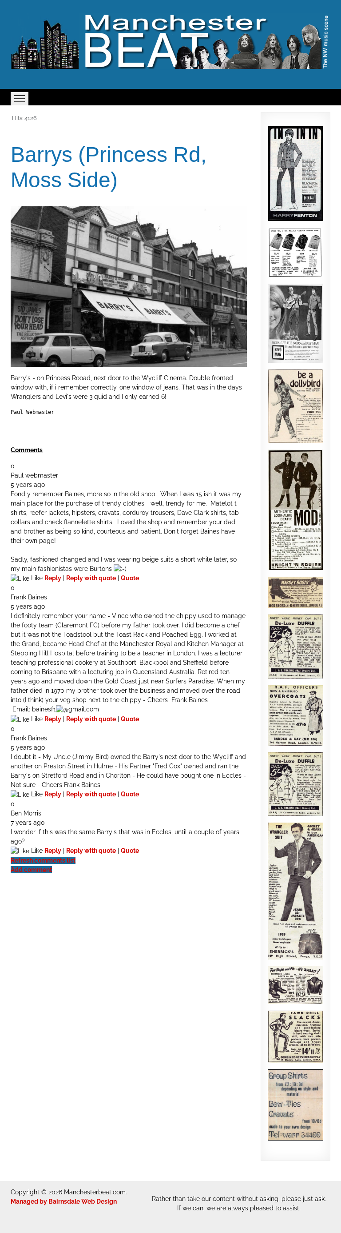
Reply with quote (91, 578)
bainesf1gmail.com (65, 709)
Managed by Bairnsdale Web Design (64, 1201)
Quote (130, 578)
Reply (52, 578)
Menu (19, 98)
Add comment (31, 869)
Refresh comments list (43, 860)
